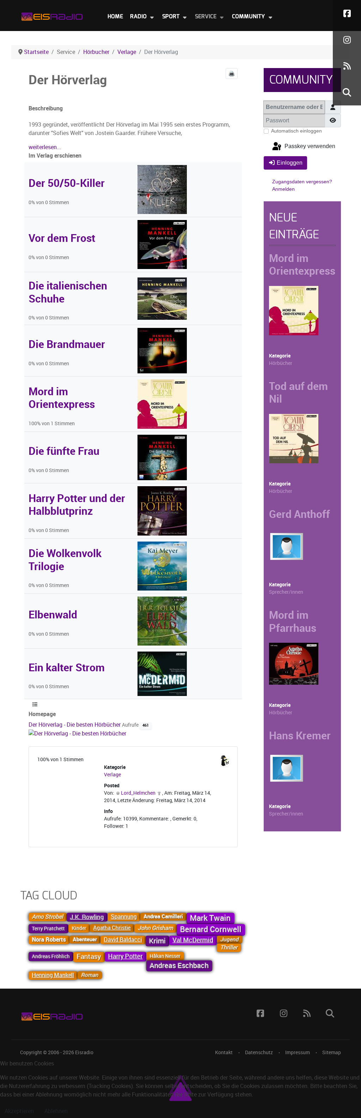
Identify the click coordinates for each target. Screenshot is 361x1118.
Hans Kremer (300, 735)
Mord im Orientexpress (62, 397)
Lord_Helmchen (138, 793)
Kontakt (224, 1052)
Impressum (297, 1052)
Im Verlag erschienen (55, 155)
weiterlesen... (45, 147)
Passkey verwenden (309, 146)
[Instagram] (347, 39)
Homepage (42, 714)
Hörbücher (280, 363)
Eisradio (84, 1052)
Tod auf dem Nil (298, 392)
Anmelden (283, 189)
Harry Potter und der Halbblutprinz (77, 504)
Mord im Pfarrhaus (292, 621)
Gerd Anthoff (299, 514)
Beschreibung (46, 108)
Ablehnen (56, 1111)
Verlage (112, 775)
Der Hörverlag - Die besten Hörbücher (75, 724)
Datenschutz (259, 1052)
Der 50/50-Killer (67, 183)
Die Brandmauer (67, 344)
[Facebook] (347, 13)
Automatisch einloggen (296, 131)
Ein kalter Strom (67, 667)
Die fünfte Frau (64, 451)
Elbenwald (53, 614)
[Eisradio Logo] (52, 15)
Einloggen (289, 163)
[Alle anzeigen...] (35, 704)
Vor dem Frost (62, 238)
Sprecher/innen (286, 592)
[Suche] (347, 92)
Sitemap (331, 1052)
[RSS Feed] (347, 66)
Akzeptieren (19, 1111)
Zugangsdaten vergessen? (302, 181)
